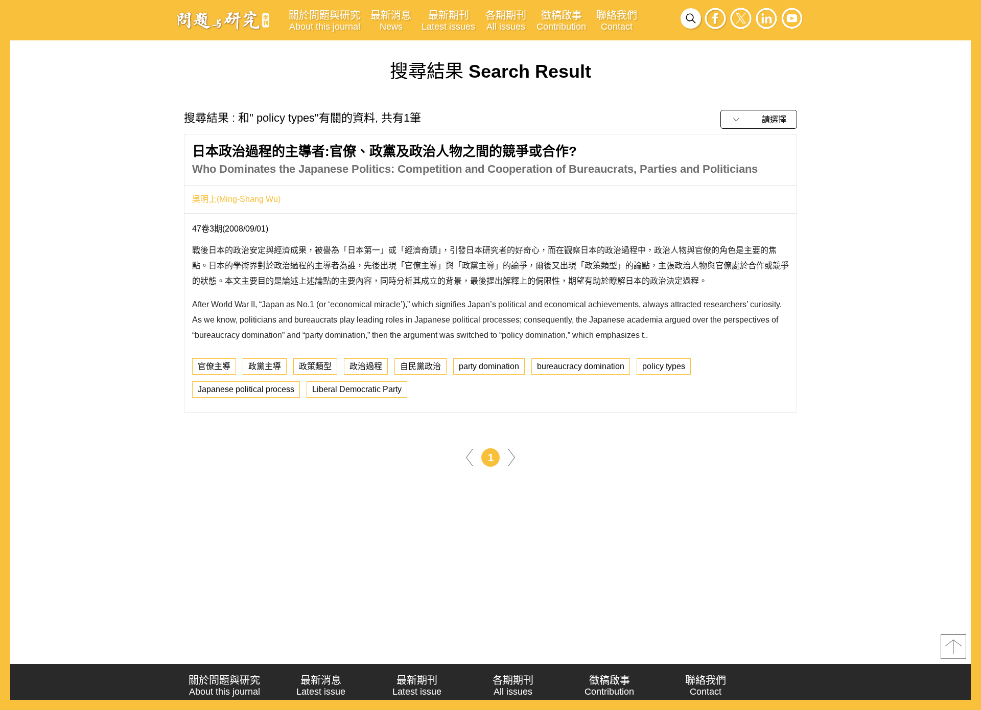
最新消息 (390, 21)
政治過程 (365, 366)
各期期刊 (505, 21)
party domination (489, 366)
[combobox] (759, 119)
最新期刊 (448, 21)
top (953, 646)
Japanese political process (246, 389)
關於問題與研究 (324, 21)
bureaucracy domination (580, 366)
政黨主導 (264, 366)
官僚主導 (214, 366)
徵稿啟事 (561, 21)
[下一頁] (511, 457)
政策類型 (315, 366)
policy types (663, 366)
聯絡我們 (616, 21)
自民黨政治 (420, 366)
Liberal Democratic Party (357, 389)
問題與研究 (223, 20)
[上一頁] (469, 457)
